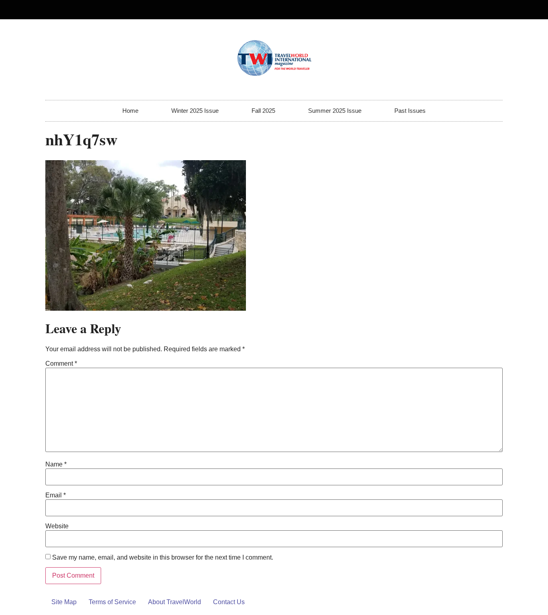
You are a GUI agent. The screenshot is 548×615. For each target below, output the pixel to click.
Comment (61, 363)
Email (55, 495)
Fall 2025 (263, 110)
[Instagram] (493, 9)
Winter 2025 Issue (195, 110)
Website (57, 526)
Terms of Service (112, 602)
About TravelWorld (174, 602)
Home (130, 110)
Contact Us (229, 602)
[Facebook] (479, 9)
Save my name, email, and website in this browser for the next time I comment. (162, 557)
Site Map (64, 602)
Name (56, 464)
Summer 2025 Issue (334, 110)
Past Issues (410, 110)
